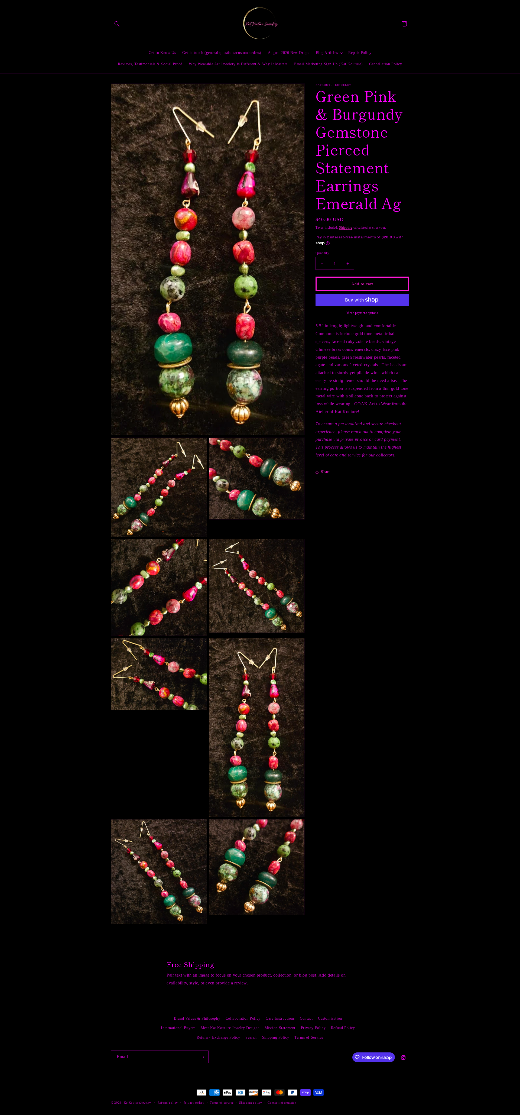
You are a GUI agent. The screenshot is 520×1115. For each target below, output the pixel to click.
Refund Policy (343, 1028)
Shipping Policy (275, 1037)
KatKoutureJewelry (137, 1102)
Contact (306, 1018)
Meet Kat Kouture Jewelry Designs (230, 1028)
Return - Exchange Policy (218, 1037)
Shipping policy (250, 1102)
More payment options (362, 313)
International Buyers (178, 1028)
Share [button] (325, 472)
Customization (330, 1018)
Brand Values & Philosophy (197, 1018)
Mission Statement (280, 1028)
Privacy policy (194, 1102)
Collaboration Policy (243, 1018)
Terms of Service (308, 1037)
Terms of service (221, 1102)
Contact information (282, 1102)
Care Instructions (280, 1018)
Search (251, 1037)
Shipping (345, 227)
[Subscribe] (202, 1057)
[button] (117, 24)
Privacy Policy (313, 1028)
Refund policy (168, 1102)
